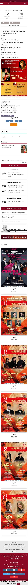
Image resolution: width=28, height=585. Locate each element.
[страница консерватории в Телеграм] (6, 570)
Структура (14, 542)
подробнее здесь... (23, 162)
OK (18, 583)
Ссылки (18, 549)
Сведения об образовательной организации (14, 544)
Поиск (6, 22)
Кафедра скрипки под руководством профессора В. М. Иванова (13, 136)
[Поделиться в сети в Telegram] (18, 121)
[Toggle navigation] (25, 7)
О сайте (22, 549)
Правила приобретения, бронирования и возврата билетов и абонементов (13, 216)
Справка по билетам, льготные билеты (11, 220)
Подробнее (13, 583)
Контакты (14, 551)
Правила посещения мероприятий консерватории (13, 212)
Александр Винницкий (7, 145)
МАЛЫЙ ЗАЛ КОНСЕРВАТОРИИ (14, 10)
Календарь (15, 22)
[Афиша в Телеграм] (14, 577)
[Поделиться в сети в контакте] (9, 121)
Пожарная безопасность (9, 549)
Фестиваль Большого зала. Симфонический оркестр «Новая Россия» (16, 174)
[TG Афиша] (14, 570)
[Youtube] (21, 570)
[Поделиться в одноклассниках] (13, 124)
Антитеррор (22, 546)
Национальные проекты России (10, 546)
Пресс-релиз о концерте (8, 115)
